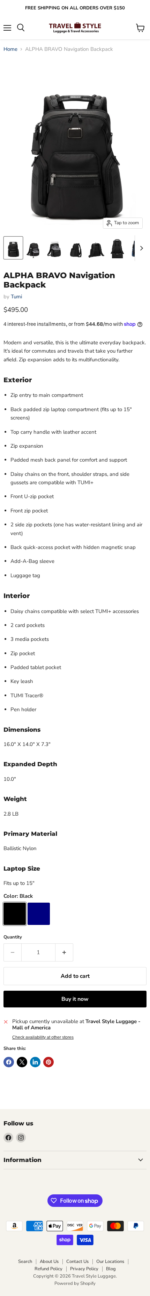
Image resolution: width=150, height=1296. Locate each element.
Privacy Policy (84, 1269)
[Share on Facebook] (8, 1062)
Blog (111, 1269)
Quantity (12, 937)
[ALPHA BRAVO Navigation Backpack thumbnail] (13, 248)
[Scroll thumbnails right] (140, 248)
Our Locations (110, 1261)
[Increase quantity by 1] (64, 952)
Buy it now (75, 999)
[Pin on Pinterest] (48, 1062)
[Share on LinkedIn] (35, 1062)
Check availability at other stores (43, 1037)
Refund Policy (48, 1269)
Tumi (16, 296)
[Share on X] (22, 1062)
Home (10, 49)
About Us (49, 1261)
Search (25, 1261)
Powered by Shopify (75, 1283)
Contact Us (77, 1261)
